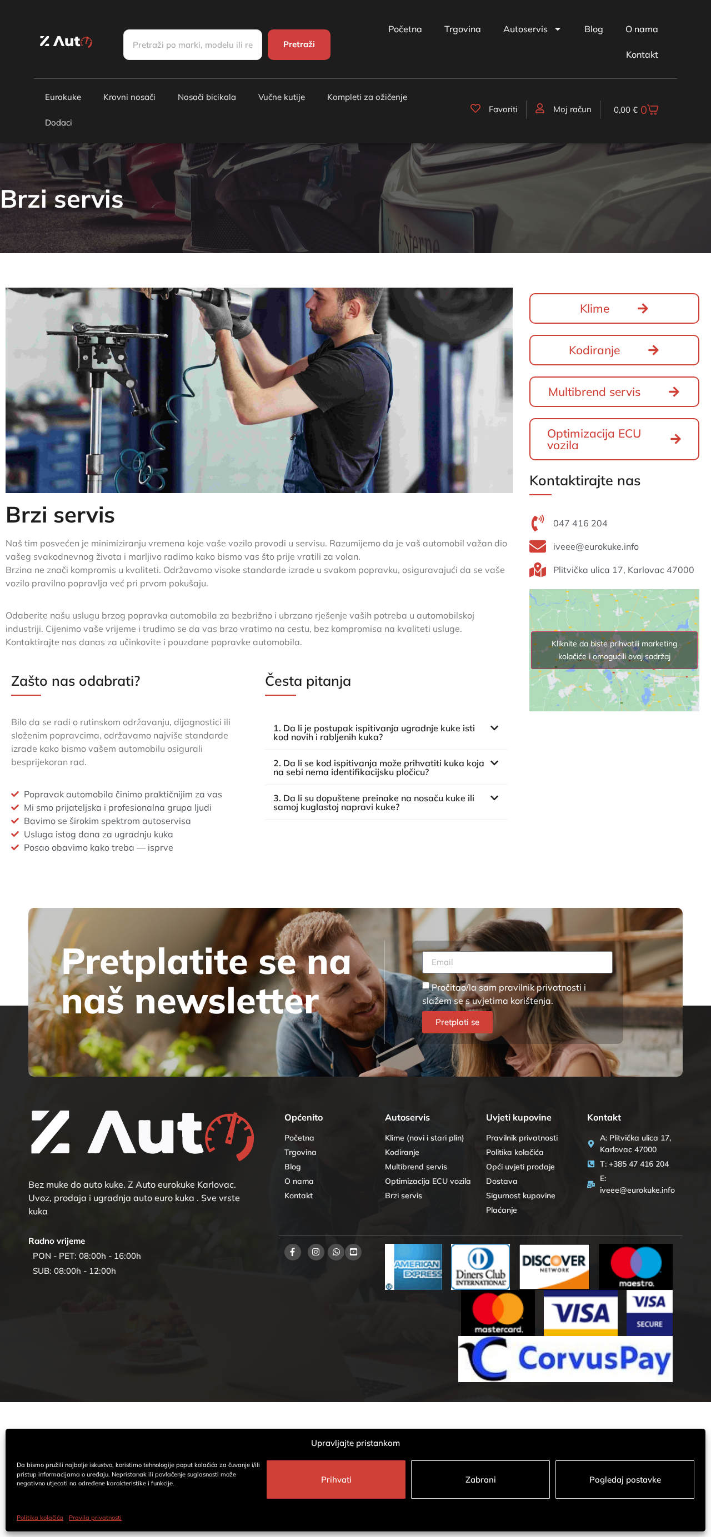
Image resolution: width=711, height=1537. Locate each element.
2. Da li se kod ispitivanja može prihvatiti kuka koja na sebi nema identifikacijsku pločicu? (378, 767)
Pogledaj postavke (625, 1479)
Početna (405, 28)
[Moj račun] (540, 108)
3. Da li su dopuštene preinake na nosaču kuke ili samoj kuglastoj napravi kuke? (373, 802)
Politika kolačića (40, 1517)
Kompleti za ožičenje (367, 97)
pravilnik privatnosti (540, 987)
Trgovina (462, 28)
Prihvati (336, 1479)
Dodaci (58, 122)
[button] (386, 732)
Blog (593, 28)
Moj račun (572, 109)
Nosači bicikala (207, 97)
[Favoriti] (475, 108)
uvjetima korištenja (511, 1000)
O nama (641, 28)
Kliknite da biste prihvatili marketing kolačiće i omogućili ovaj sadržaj (614, 650)
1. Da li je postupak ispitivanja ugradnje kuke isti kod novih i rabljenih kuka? (374, 732)
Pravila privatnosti (95, 1517)
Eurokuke (63, 97)
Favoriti (503, 109)
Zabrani (480, 1479)
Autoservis (525, 28)
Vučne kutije (281, 97)
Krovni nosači (129, 97)
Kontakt (642, 54)
